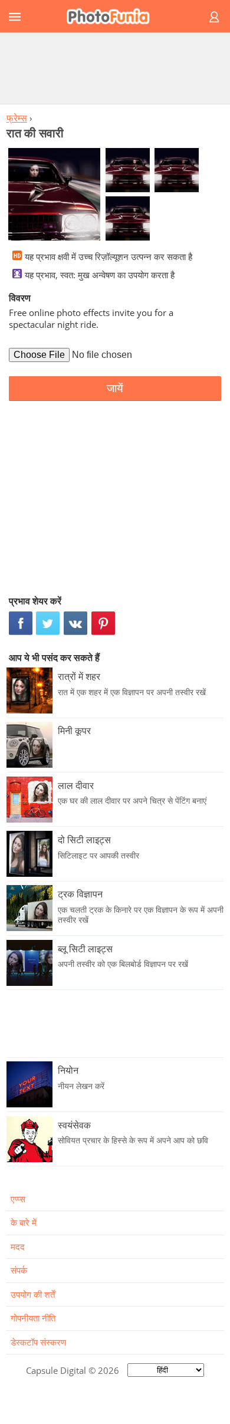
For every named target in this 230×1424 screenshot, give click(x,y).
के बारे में (24, 1222)
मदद (18, 1246)
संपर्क (19, 1270)
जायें (115, 388)
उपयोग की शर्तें (33, 1294)
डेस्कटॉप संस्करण (38, 1342)
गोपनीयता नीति (33, 1318)
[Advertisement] (115, 67)
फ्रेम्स (16, 117)
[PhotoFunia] (113, 16)
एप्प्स (18, 1199)
